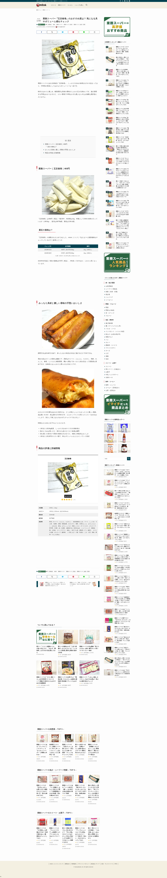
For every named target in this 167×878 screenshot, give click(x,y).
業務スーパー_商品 (68, 24)
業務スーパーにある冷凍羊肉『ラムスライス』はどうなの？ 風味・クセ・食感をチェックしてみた (122, 111)
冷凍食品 (50, 24)
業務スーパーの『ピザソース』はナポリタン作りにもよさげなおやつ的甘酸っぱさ (122, 214)
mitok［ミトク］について (56, 863)
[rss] (127, 1)
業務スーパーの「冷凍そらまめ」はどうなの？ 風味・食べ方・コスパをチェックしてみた (122, 140)
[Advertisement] (52, 115)
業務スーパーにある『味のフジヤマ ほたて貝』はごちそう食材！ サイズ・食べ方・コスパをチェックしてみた (122, 204)
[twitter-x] (122, 1)
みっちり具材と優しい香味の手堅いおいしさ (60, 150)
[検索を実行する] (128, 458)
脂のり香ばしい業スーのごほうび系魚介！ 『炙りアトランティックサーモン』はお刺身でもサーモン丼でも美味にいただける (122, 61)
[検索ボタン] (86, 5)
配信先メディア (95, 863)
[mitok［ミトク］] (41, 5)
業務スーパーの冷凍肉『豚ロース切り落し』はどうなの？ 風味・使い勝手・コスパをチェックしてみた (122, 73)
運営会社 (67, 863)
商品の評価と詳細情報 (52, 153)
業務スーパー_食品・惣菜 (79, 24)
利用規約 (73, 863)
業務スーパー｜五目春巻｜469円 (56, 144)
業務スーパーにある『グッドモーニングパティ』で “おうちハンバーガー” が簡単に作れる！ (122, 245)
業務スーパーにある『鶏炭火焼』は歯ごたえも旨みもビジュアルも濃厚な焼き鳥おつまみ (122, 131)
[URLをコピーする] (95, 32)
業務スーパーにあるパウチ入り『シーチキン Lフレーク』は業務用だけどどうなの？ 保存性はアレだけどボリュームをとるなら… (122, 173)
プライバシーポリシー (84, 863)
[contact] (129, 1)
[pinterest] (125, 1)
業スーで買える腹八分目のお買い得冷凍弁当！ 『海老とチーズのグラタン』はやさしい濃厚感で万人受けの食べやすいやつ (122, 150)
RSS (116, 863)
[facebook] (120, 1)
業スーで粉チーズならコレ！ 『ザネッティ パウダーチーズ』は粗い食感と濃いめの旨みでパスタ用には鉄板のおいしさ (123, 184)
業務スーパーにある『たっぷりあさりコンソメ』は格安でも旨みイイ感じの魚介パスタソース (122, 194)
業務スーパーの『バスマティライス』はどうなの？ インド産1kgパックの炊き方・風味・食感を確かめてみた (122, 50)
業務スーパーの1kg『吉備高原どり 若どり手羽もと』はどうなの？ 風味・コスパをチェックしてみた (122, 121)
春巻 (54, 24)
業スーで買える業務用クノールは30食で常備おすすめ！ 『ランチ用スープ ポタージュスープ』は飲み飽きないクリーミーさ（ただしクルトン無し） (122, 224)
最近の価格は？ (52, 146)
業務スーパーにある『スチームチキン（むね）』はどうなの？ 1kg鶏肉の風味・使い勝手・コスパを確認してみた (122, 83)
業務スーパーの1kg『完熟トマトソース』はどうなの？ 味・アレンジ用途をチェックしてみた (122, 102)
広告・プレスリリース (107, 863)
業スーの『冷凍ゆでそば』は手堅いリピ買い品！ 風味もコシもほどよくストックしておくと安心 (122, 236)
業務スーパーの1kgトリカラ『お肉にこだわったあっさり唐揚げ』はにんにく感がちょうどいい (122, 93)
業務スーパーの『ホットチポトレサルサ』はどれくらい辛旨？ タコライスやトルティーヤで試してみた (122, 162)
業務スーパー (41, 24)
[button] (0, 876)
